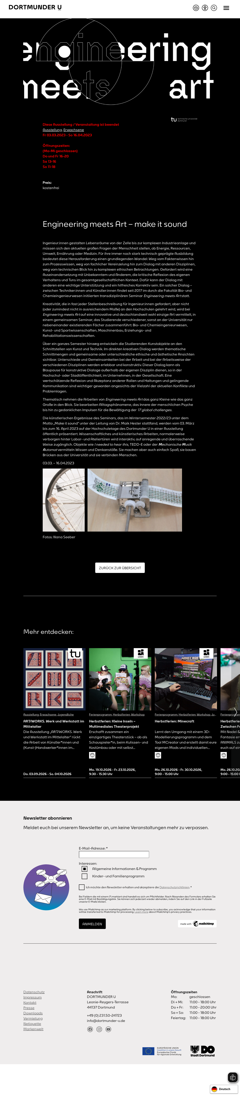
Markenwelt (33, 1029)
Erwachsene (73, 129)
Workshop (138, 714)
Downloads (33, 1013)
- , (112, 772)
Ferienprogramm (100, 714)
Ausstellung (52, 129)
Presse (28, 1008)
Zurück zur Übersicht (120, 568)
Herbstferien (121, 714)
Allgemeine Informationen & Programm (124, 868)
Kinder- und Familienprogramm (118, 876)
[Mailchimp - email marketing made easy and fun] (197, 923)
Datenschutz (34, 992)
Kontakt (29, 1002)
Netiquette (32, 1023)
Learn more (141, 911)
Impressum (32, 997)
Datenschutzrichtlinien (174, 887)
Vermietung (33, 1018)
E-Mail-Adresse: (93, 848)
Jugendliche (65, 714)
